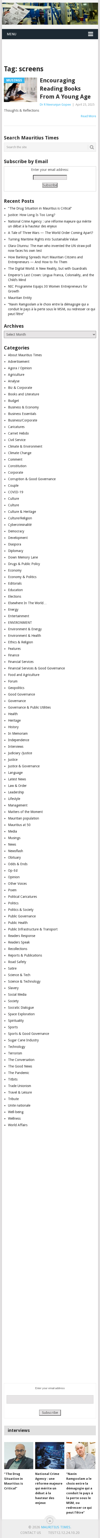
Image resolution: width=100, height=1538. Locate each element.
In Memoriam (18, 733)
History (13, 727)
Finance (13, 655)
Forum (12, 681)
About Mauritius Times (25, 355)
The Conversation (21, 1060)
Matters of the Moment (25, 812)
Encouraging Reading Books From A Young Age (65, 88)
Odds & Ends (17, 864)
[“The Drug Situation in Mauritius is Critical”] (18, 1455)
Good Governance (21, 694)
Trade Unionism (19, 1086)
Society (13, 1001)
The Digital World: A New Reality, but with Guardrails (47, 268)
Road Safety (17, 962)
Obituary (14, 857)
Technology (16, 1047)
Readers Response (21, 936)
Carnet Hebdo (18, 433)
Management (17, 805)
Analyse (13, 381)
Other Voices (17, 883)
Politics (13, 903)
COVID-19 (15, 492)
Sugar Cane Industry (23, 1040)
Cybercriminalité (20, 525)
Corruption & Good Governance (32, 479)
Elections (14, 596)
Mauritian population (23, 818)
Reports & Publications (25, 955)
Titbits (12, 1079)
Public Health (18, 923)
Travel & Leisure (20, 1092)
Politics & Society (20, 910)
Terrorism (15, 1053)
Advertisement (18, 361)
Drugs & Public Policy (24, 564)
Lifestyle (14, 799)
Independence (18, 740)
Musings (14, 838)
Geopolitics (16, 688)
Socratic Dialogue (21, 1007)
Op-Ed (12, 870)
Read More (88, 116)
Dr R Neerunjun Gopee (55, 104)
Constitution (17, 466)
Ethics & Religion (20, 642)
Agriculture (16, 375)
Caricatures (16, 427)
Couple (13, 485)
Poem (12, 890)
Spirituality (16, 1021)
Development (18, 538)
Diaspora (14, 544)
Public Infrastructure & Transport (33, 929)
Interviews (15, 746)
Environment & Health (24, 636)
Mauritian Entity (20, 298)
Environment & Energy (25, 629)
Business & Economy (23, 407)
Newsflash (15, 851)
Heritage (14, 720)
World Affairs (17, 1125)
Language (15, 773)
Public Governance (22, 916)
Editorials (15, 583)
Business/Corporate (22, 420)
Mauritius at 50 (19, 825)
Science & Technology (24, 981)
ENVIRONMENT (20, 622)
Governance (17, 701)
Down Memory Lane (23, 557)
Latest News (17, 779)
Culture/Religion (20, 518)
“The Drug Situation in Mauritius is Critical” (40, 208)
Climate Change (19, 453)
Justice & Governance (24, 766)
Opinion (14, 877)
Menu (11, 34)
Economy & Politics (22, 577)
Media (12, 831)
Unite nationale (19, 1105)
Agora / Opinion (20, 368)
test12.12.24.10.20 (64, 1533)
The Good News (20, 1066)
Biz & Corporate (20, 388)
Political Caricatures (22, 897)
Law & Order (17, 786)
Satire (12, 968)
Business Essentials (22, 414)
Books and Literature (23, 394)
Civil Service (16, 440)
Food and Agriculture (23, 675)
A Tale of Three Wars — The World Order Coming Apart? (50, 233)
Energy (13, 609)
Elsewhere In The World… (27, 603)
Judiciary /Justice (20, 753)
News (12, 844)
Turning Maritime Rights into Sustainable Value (43, 239)
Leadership (16, 792)
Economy (15, 570)
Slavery (13, 988)
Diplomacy (15, 551)
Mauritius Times (55, 1527)
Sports (13, 1027)
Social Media (17, 994)
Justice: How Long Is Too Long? (31, 215)
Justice (12, 760)
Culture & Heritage (22, 512)
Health (13, 714)
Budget (13, 401)
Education (15, 590)
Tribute (13, 1099)
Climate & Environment (25, 446)
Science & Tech (19, 975)
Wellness (14, 1118)
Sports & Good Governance (28, 1034)
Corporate (15, 472)
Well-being (16, 1112)
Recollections (17, 949)
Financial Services (20, 662)
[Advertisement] (51, 46)
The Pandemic (18, 1073)
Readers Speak (19, 942)
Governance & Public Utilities (29, 707)
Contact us (30, 1533)
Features (14, 649)
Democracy (16, 531)
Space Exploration (21, 1014)
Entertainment (18, 616)
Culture (13, 499)
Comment (15, 459)
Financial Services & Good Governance (36, 668)
